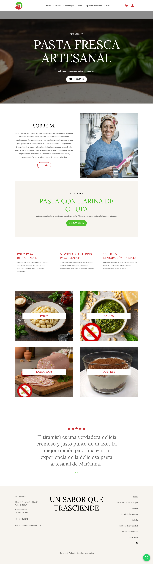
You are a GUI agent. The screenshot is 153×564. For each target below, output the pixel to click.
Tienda (79, 6)
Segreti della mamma (93, 6)
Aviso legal (133, 537)
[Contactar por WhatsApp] (146, 557)
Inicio (48, 6)
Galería (107, 6)
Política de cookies (130, 531)
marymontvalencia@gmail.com (28, 525)
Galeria (135, 520)
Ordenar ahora (76, 223)
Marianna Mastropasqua (63, 6)
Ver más (44, 165)
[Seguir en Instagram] (137, 543)
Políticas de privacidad (128, 526)
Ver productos (76, 79)
